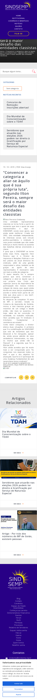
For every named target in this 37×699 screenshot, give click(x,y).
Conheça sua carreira (18, 610)
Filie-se (18, 33)
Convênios (18, 603)
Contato (18, 29)
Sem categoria (12, 88)
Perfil (18, 620)
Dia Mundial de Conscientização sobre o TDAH (16, 434)
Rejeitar (18, 695)
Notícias (18, 23)
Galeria (18, 26)
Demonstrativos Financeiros (18, 613)
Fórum (18, 618)
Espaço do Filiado (18, 606)
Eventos (18, 615)
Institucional (18, 18)
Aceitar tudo (18, 684)
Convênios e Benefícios (18, 21)
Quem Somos (18, 643)
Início (2, 51)
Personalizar (18, 689)
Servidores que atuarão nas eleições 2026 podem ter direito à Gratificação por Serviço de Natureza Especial (18, 488)
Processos (18, 625)
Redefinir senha (18, 645)
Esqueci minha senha (18, 630)
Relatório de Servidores (18, 627)
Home (18, 15)
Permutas (18, 623)
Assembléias (18, 608)
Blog (18, 598)
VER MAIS (17, 453)
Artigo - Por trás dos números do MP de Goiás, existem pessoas (17, 536)
